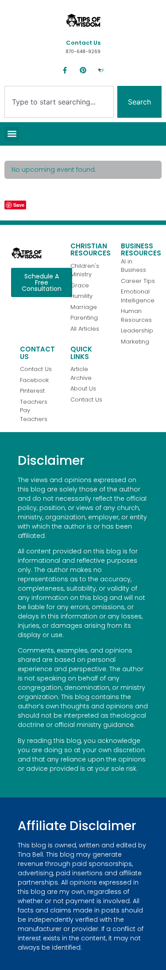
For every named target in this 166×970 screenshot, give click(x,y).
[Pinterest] (83, 70)
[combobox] (59, 102)
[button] (11, 134)
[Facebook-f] (65, 70)
